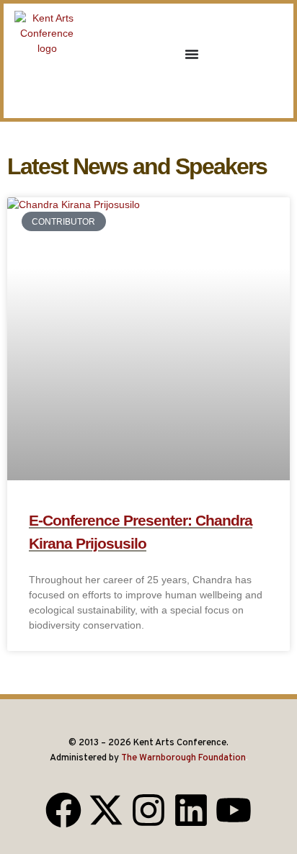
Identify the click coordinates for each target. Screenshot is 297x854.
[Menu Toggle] (192, 54)
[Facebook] (63, 810)
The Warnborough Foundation (183, 758)
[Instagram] (148, 810)
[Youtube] (234, 810)
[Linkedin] (191, 810)
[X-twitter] (106, 810)
